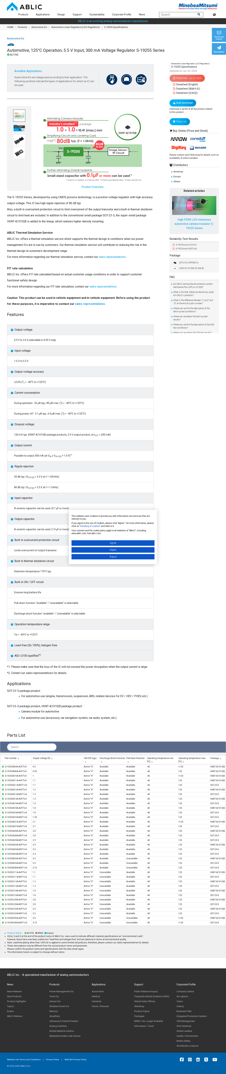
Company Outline (185, 991)
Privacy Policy (52, 1059)
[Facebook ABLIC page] (182, 1059)
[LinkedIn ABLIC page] (199, 1059)
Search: (15, 747)
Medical (96, 996)
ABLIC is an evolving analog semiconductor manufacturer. (113, 21)
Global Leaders (184, 1031)
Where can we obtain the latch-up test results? (190, 318)
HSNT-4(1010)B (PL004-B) (191, 268)
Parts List (181, 121)
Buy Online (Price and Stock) (190, 131)
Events (10, 1011)
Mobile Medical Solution (61, 1031)
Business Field (184, 1011)
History (180, 1006)
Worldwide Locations (187, 1046)
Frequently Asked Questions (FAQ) (151, 996)
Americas (178, 171)
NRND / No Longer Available (148, 1021)
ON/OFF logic (90, 758)
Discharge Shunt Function (112, 758)
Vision (180, 1001)
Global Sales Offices (144, 1001)
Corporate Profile (121, 14)
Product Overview (92, 187)
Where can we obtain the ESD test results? (192, 333)
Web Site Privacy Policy (76, 1059)
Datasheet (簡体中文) (188, 88)
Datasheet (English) (187, 84)
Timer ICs (54, 996)
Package (175, 255)
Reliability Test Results (184, 239)
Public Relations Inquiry (146, 991)
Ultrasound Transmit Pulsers (63, 1021)
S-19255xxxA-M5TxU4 (186, 248)
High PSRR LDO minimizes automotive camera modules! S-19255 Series (194, 224)
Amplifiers (54, 1016)
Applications (43, 14)
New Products (14, 996)
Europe (177, 176)
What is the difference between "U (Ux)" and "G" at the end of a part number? (193, 302)
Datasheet (188, 78)
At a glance (182, 996)
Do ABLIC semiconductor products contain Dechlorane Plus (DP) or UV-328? (193, 285)
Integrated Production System (192, 1016)
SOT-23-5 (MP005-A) (188, 263)
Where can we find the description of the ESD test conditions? (193, 326)
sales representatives (112, 257)
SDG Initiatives (184, 1026)
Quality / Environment (187, 1036)
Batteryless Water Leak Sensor (65, 1036)
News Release (14, 991)
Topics (10, 1006)
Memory (53, 1011)
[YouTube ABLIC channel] (215, 1059)
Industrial (96, 1001)
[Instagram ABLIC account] (191, 1059)
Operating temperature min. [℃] (160, 760)
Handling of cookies (90, 526)
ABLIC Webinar (14, 1016)
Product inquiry (141, 1011)
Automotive (98, 991)
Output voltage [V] (41, 758)
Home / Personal (100, 1006)
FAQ (172, 277)
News (142, 14)
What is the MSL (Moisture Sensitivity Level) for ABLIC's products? (193, 294)
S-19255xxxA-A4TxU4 (186, 245)
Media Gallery (183, 1041)
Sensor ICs (54, 1001)
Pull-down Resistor (135, 758)
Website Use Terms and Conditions (24, 1059)
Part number (11, 758)
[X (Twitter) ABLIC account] (207, 1059)
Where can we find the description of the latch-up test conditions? (191, 310)
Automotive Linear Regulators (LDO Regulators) (75, 27)
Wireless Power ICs (59, 1006)
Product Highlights (16, 1001)
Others (176, 181)
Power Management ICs (61, 991)
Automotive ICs (39, 27)
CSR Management (186, 1021)
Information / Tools (144, 1026)
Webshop (139, 1006)
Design (61, 14)
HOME (10, 27)
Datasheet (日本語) (187, 92)
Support (77, 14)
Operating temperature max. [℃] (192, 760)
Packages (139, 1016)
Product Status (14, 933)
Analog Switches (58, 1026)
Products (23, 14)
